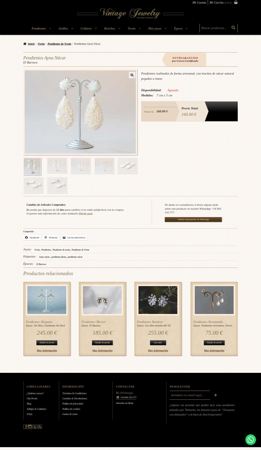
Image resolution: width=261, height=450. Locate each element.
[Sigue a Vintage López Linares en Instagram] (30, 428)
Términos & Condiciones (74, 393)
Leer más (158, 342)
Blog (29, 403)
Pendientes (39, 28)
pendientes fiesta (58, 257)
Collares (86, 28)
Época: (30, 325)
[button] (132, 75)
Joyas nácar (44, 257)
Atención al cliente (124, 403)
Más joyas (154, 28)
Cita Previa (32, 398)
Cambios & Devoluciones (74, 398)
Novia (131, 28)
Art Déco (38, 325)
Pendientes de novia (61, 250)
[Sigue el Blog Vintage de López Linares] (40, 428)
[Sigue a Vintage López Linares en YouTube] (35, 428)
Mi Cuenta (199, 2)
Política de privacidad (72, 403)
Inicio (31, 43)
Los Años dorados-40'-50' (158, 325)
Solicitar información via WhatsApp (193, 219)
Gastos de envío (69, 414)
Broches (109, 28)
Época (178, 28)
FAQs (29, 414)
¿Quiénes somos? (35, 393)
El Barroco (41, 264)
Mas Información (47, 350)
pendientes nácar (75, 257)
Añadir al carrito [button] (46, 342)
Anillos (63, 28)
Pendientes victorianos (212, 325)
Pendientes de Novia (59, 43)
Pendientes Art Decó (54, 325)
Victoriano (230, 325)
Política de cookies (71, 409)
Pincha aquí (85, 213)
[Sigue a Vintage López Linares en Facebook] (25, 428)
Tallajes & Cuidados (36, 409)
